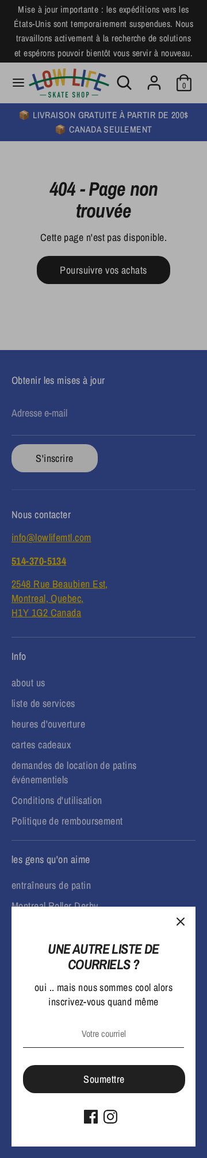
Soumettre (103, 1079)
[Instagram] (110, 1117)
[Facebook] (91, 1117)
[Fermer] (180, 921)
